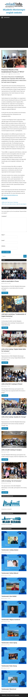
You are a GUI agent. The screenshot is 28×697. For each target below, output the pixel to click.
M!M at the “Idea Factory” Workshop (10, 202)
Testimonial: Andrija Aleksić (9, 550)
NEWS (11, 74)
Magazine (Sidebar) (6, 528)
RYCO (6, 198)
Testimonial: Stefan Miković (9, 573)
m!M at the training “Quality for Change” (13, 417)
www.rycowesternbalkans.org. (11, 195)
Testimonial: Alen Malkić (9, 596)
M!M (3, 198)
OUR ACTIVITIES (16, 74)
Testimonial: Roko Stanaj (9, 666)
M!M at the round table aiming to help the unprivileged (14, 204)
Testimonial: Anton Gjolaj (9, 643)
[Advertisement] (14, 34)
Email (3, 240)
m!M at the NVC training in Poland (11, 384)
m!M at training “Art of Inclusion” (11, 481)
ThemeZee (17, 695)
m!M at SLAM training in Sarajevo (11, 450)
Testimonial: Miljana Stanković (10, 619)
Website (3, 246)
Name (3, 234)
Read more (4, 292)
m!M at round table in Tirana (10, 281)
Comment (4, 216)
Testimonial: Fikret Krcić (8, 689)
